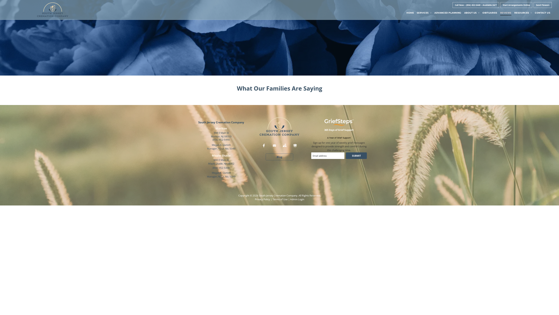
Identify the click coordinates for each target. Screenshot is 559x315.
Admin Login (297, 199)
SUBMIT (356, 155)
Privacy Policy (262, 199)
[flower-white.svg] (295, 147)
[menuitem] (410, 12)
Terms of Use (280, 199)
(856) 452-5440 (221, 139)
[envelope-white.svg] (274, 147)
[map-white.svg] (285, 147)
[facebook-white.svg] (264, 147)
